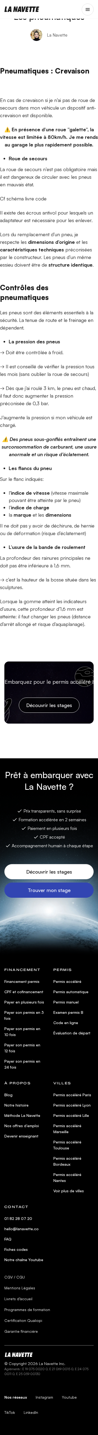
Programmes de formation (27, 1309)
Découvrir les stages (49, 705)
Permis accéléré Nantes (67, 1177)
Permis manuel (66, 1002)
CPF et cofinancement (23, 991)
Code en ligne (65, 1022)
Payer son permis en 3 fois (24, 1015)
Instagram (44, 1397)
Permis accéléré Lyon (72, 1105)
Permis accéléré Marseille (67, 1128)
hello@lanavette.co (21, 1228)
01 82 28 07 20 (18, 1218)
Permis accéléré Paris (72, 1094)
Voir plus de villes (68, 1190)
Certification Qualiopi (23, 1320)
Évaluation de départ (71, 1033)
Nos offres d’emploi (21, 1125)
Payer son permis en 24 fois (22, 1064)
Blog (8, 1094)
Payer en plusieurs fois (24, 1002)
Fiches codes (16, 1249)
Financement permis (21, 981)
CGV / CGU (14, 1277)
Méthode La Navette (22, 1115)
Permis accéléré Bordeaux (67, 1161)
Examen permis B (68, 1012)
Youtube (69, 1397)
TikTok (9, 1412)
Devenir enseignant (21, 1136)
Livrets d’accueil (18, 1298)
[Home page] (21, 9)
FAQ (7, 1239)
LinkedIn (31, 1412)
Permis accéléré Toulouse (67, 1145)
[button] (88, 9)
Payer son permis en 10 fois (22, 1031)
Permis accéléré (67, 981)
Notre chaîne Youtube (23, 1259)
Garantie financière (21, 1331)
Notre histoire (16, 1105)
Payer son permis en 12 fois (22, 1048)
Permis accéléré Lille (71, 1115)
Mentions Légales (19, 1288)
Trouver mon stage (49, 890)
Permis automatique (70, 991)
